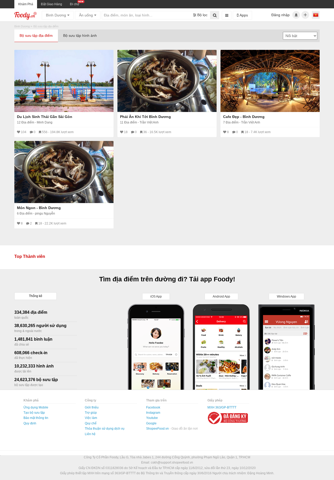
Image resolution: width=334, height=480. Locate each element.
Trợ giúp (91, 412)
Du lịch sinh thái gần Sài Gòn (44, 117)
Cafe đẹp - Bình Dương (244, 117)
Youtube (152, 418)
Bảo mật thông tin (35, 418)
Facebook (153, 407)
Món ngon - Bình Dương (39, 208)
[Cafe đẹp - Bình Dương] (270, 81)
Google (151, 423)
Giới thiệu (92, 407)
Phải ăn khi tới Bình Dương (145, 117)
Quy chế (91, 423)
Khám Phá (25, 4)
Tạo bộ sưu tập (34, 412)
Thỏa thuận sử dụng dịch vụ (104, 428)
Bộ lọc (201, 15)
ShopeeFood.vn (158, 428)
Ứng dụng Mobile (35, 407)
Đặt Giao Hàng (51, 4)
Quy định (29, 423)
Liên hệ (90, 434)
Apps (243, 15)
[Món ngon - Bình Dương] (64, 172)
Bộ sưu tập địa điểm (36, 35)
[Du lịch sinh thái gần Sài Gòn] (64, 81)
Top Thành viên (29, 256)
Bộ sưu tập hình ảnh (80, 35)
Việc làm (91, 418)
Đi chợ (74, 4)
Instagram (153, 412)
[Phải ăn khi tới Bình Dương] (167, 81)
